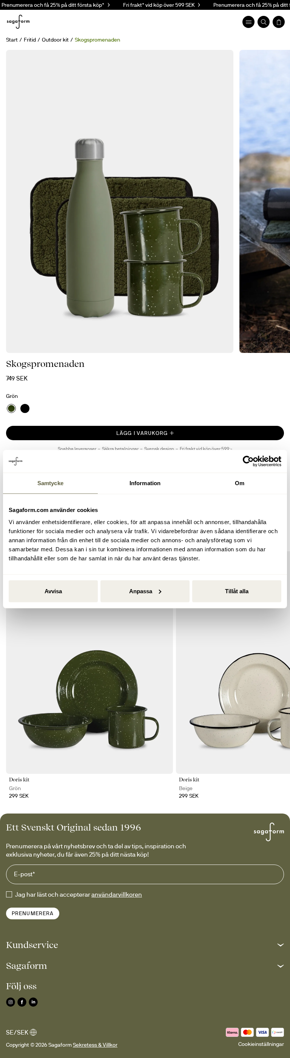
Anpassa (140, 591)
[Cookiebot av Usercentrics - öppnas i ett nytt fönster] (248, 461)
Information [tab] (145, 483)
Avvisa (53, 591)
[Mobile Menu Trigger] (248, 22)
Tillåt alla (236, 591)
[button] (145, 944)
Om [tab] (239, 483)
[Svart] (25, 408)
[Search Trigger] (264, 22)
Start (12, 40)
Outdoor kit (55, 40)
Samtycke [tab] (50, 483)
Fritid (30, 40)
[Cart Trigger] (279, 22)
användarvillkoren (116, 894)
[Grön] (11, 408)
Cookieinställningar (261, 1044)
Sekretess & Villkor (95, 1045)
